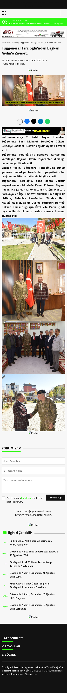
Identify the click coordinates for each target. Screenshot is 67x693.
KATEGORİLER (12, 638)
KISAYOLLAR (11, 646)
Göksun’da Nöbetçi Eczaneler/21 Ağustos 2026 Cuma (32, 574)
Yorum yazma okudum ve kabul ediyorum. (25, 500)
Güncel (15, 42)
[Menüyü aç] (4, 13)
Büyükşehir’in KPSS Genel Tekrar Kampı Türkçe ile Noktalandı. (31, 564)
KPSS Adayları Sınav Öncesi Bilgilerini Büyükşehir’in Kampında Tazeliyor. (30, 585)
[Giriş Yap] (63, 13)
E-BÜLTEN (9, 654)
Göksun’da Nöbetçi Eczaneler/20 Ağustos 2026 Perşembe (32, 596)
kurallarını (26, 498)
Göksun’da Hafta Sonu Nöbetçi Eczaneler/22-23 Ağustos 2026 (36, 23)
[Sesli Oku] (20, 122)
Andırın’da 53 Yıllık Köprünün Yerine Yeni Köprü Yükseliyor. (31, 542)
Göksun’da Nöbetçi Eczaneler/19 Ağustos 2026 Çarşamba (32, 607)
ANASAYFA (6, 42)
